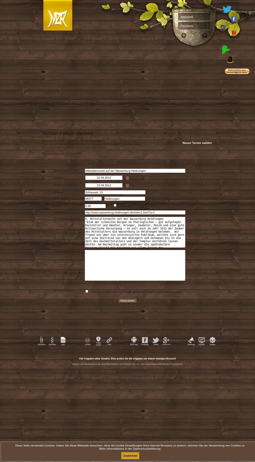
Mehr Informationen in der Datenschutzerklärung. (130, 448)
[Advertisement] (241, 157)
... (127, 178)
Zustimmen (130, 455)
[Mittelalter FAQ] (203, 99)
